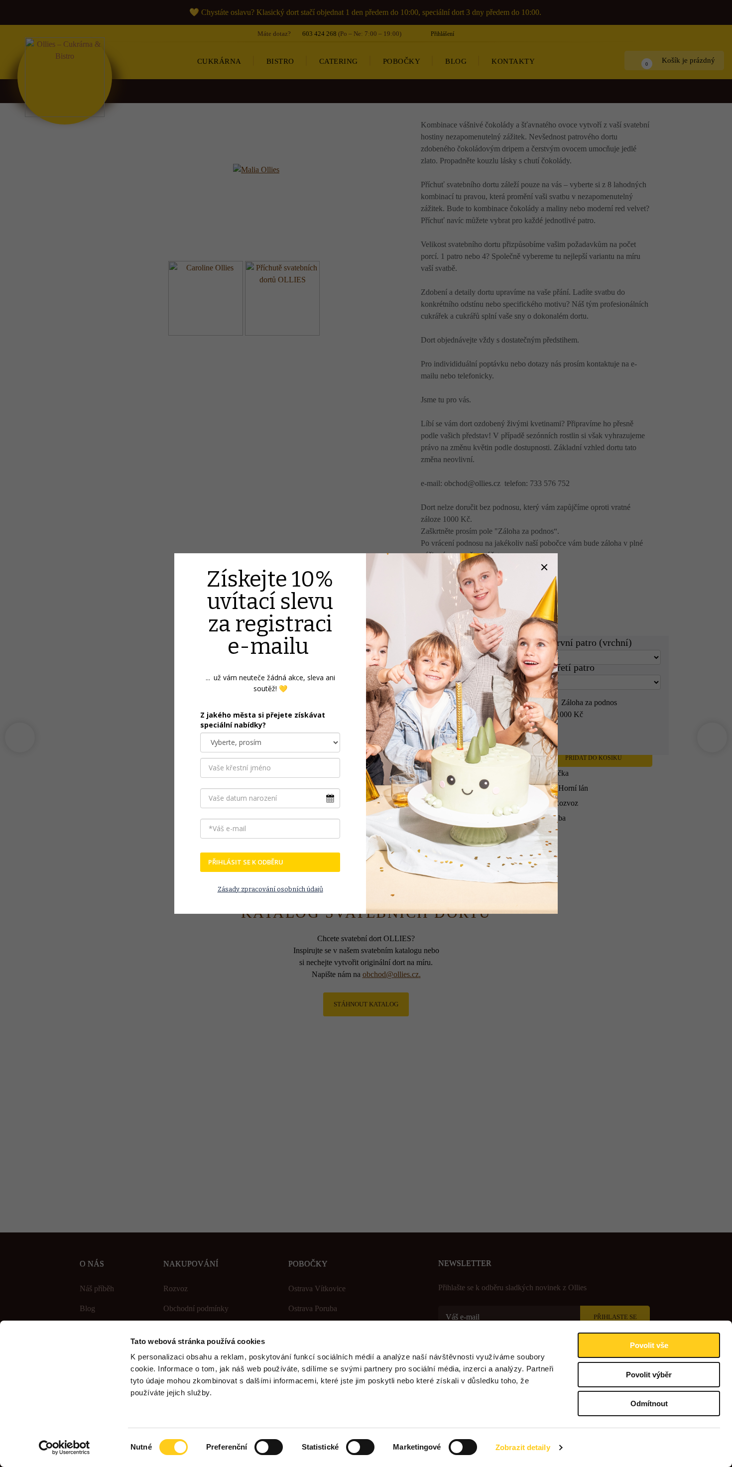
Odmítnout (649, 1403)
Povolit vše (649, 1345)
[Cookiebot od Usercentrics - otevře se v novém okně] (64, 1447)
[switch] (268, 1447)
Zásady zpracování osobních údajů (270, 889)
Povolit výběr (649, 1374)
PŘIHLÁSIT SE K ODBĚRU (245, 861)
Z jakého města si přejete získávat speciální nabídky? (262, 720)
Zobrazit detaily (522, 1447)
